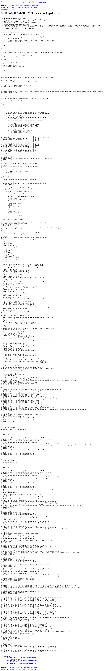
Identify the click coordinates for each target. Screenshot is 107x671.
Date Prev (11, 7)
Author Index (26, 5)
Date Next (17, 7)
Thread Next (33, 7)
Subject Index (19, 5)
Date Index (11, 5)
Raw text (11, 9)
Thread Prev (26, 7)
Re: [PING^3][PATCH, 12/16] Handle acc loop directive (22, 657)
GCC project (42, 2)
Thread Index (34, 5)
